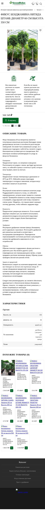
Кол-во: (7, 126)
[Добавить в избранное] (40, 30)
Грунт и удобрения (22, 482)
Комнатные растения (22, 467)
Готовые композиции (22, 475)
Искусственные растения (22, 478)
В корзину (12, 120)
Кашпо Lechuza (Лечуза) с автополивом (22, 471)
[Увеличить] (22, 50)
